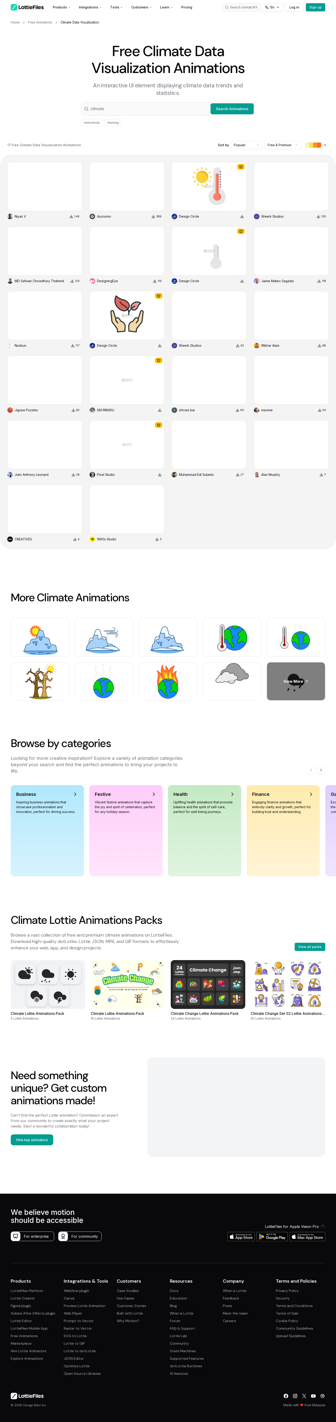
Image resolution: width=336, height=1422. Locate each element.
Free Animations (24, 1335)
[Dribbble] (322, 1396)
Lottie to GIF (74, 1343)
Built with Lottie (130, 1313)
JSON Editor (74, 1358)
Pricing (186, 7)
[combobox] (247, 145)
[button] (168, 108)
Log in (294, 7)
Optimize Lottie (77, 1366)
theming (113, 122)
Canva (69, 1298)
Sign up (315, 7)
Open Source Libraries (82, 1373)
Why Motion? (128, 1320)
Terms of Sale (287, 1313)
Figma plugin (21, 1305)
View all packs (310, 947)
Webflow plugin (76, 1290)
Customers (139, 7)
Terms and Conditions (294, 1305)
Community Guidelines (294, 1328)
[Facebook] (286, 1396)
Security (283, 1298)
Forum (175, 1320)
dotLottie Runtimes (186, 1366)
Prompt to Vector (79, 1320)
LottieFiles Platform (27, 1290)
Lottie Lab (178, 1335)
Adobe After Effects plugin (33, 1313)
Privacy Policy (287, 1290)
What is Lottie (181, 1313)
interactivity (92, 122)
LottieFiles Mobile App (29, 1328)
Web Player (73, 1313)
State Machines (183, 1351)
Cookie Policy (287, 1320)
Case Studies (128, 1290)
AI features (179, 1373)
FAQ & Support (182, 1328)
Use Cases (125, 1298)
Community (179, 1343)
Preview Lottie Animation (84, 1305)
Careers (229, 1320)
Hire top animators (32, 1140)
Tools (114, 7)
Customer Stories (131, 1305)
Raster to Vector (78, 1328)
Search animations (243, 7)
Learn (164, 7)
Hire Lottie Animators (28, 1351)
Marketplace (21, 1343)
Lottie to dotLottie (80, 1351)
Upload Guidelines (291, 1335)
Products (60, 7)
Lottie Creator (23, 1298)
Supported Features (187, 1358)
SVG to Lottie (75, 1335)
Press (227, 1305)
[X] (304, 1396)
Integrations (88, 7)
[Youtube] (313, 1396)
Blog (173, 1305)
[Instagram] (295, 1396)
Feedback (231, 1298)
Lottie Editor (21, 1320)
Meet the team (235, 1313)
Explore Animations (27, 1358)
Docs (174, 1290)
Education (178, 1298)
